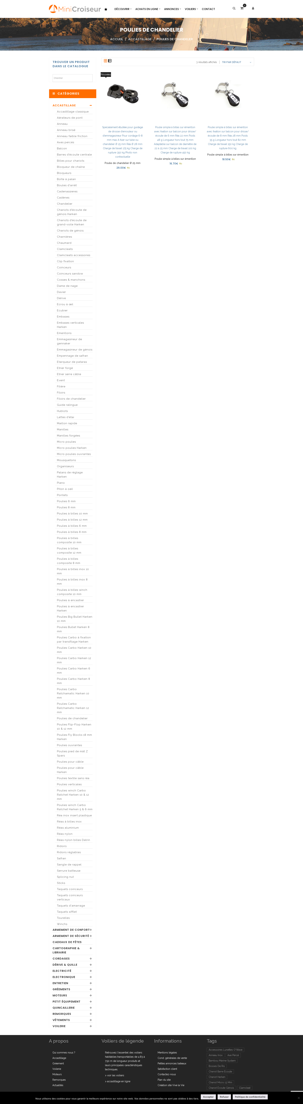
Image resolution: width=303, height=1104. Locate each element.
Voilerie (59, 1026)
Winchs (62, 924)
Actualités (57, 1085)
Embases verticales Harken (70, 325)
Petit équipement (66, 1002)
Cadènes (63, 197)
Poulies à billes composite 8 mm (68, 561)
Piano (61, 482)
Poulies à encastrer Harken (70, 608)
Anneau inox (216, 1055)
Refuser (224, 1096)
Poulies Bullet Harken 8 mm (73, 629)
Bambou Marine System (222, 1060)
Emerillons (64, 333)
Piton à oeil (65, 489)
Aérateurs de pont (70, 117)
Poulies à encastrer (70, 600)
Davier (61, 292)
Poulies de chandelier (72, 718)
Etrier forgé (65, 368)
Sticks (61, 883)
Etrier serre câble (69, 374)
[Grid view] (106, 61)
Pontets (62, 495)
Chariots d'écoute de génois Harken (72, 212)
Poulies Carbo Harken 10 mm (74, 650)
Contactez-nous (167, 1074)
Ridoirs (62, 846)
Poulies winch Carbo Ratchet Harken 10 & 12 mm (73, 795)
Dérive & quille (65, 965)
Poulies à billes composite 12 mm (69, 550)
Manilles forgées (68, 435)
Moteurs (60, 995)
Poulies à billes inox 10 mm (73, 571)
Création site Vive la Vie (171, 1085)
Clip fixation (65, 261)
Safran (61, 858)
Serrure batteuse (68, 870)
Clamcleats (65, 249)
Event (61, 380)
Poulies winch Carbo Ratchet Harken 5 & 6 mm (75, 807)
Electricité (62, 971)
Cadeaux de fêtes (67, 942)
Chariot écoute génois (221, 1087)
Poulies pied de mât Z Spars (72, 753)
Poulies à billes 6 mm (72, 525)
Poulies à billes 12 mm (72, 519)
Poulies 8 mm (66, 507)
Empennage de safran (72, 355)
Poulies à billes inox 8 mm (72, 581)
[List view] (110, 61)
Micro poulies (66, 441)
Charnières (64, 236)
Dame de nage (67, 285)
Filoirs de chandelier (71, 398)
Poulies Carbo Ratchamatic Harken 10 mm (73, 693)
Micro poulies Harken (72, 447)
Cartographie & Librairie (66, 950)
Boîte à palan (66, 179)
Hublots (62, 411)
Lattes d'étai (65, 417)
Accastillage (140, 39)
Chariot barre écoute (220, 1071)
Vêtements (61, 1020)
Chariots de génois (70, 230)
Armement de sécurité (71, 936)
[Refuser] (298, 1098)
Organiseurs (65, 466)
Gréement (58, 1063)
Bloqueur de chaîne (71, 166)
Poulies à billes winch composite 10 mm (72, 592)
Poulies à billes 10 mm (72, 513)
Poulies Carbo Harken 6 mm (73, 670)
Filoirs (61, 392)
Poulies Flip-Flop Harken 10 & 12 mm (74, 726)
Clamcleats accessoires (73, 255)
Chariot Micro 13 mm (220, 1082)
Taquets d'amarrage (71, 905)
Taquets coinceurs (70, 889)
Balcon (62, 148)
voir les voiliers (115, 1075)
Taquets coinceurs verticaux (70, 897)
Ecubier (62, 310)
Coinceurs (64, 267)
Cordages (61, 959)
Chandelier (64, 203)
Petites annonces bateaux (172, 1063)
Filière (61, 386)
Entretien (60, 983)
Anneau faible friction (72, 136)
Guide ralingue (67, 404)
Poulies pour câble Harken (70, 770)
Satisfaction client (167, 1068)
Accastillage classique (73, 111)
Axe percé (233, 1055)
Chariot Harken (217, 1077)
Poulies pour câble (70, 761)
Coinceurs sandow (70, 273)
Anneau (62, 123)
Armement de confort (71, 930)
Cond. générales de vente (172, 1058)
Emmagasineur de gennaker (69, 341)
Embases (63, 316)
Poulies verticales (69, 784)
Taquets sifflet (67, 911)
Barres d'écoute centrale (74, 154)
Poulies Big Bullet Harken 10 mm (74, 619)
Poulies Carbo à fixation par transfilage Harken (74, 639)
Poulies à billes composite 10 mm (69, 540)
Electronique (64, 977)
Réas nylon (65, 833)
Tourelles (63, 918)
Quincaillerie (64, 1008)
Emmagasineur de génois (74, 349)
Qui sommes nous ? (63, 1052)
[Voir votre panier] (242, 8)
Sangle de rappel (69, 864)
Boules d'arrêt (67, 185)
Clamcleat (244, 1087)
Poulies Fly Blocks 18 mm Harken (74, 737)
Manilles (62, 429)
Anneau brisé (66, 130)
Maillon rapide (67, 423)
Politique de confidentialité (250, 1096)
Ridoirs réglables (69, 852)
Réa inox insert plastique (74, 815)
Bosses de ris (217, 1066)
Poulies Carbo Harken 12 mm (74, 660)
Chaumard (64, 242)
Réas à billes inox (69, 821)
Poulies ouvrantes (69, 745)
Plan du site (164, 1079)
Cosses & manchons (71, 279)
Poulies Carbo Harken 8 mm (73, 681)
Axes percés (65, 142)
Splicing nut (65, 876)
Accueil (116, 39)
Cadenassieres (67, 191)
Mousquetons (66, 460)
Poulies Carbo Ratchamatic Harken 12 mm (73, 708)
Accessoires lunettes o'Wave (225, 1049)
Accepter (208, 1096)
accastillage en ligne (118, 1081)
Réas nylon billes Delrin (73, 840)
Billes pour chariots (70, 160)
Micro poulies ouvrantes (74, 454)
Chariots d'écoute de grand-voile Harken (72, 222)
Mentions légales (167, 1052)
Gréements (61, 989)
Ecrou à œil (65, 304)
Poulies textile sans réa (73, 778)
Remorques (62, 1014)
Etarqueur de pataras (72, 361)
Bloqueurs (64, 173)
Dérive (61, 298)
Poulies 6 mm (66, 501)
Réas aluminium (68, 827)
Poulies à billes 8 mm (72, 532)
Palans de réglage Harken (70, 474)
